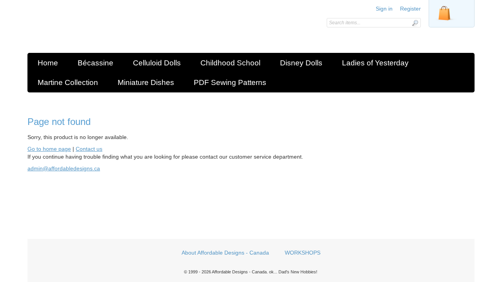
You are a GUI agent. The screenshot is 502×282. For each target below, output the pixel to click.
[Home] (83, 28)
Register (410, 8)
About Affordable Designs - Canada (225, 252)
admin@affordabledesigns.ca (63, 168)
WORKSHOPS (302, 252)
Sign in (384, 8)
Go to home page (49, 149)
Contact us (89, 149)
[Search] (414, 23)
